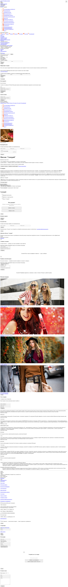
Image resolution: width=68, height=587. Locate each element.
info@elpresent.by (3, 44)
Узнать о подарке (3, 38)
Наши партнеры (3, 490)
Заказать (2, 154)
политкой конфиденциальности (42, 229)
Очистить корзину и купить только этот (34, 561)
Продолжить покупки (4, 237)
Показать (2, 62)
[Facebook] (0, 52)
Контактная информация (4, 42)
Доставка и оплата (6, 0)
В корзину (2, 238)
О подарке (2, 35)
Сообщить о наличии (4, 166)
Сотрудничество (3, 488)
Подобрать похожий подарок (13, 166)
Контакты (2, 40)
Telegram (2, 49)
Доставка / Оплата (3, 37)
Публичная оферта (3, 484)
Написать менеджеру (22, 166)
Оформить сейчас (12, 210)
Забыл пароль (2, 531)
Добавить (2, 218)
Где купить (2, 36)
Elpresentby (2, 478)
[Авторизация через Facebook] (7, 527)
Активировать (3, 91)
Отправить (2, 250)
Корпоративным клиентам (5, 39)
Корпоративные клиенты (5, 492)
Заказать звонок (9, 45)
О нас (1, 34)
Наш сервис (2, 483)
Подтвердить (3, 75)
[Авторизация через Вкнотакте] (2, 527)
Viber (1, 50)
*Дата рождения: (3, 541)
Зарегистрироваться (4, 546)
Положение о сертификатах (5, 501)
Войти (2, 533)
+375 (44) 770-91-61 (3, 43)
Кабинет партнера (3, 3)
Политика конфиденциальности (6, 499)
